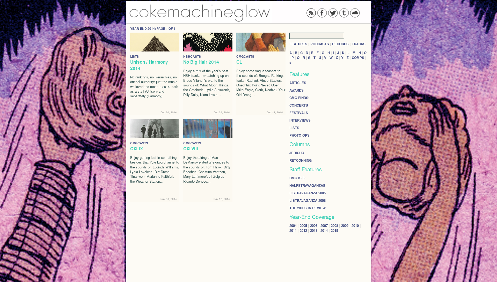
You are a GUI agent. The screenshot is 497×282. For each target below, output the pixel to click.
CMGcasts (245, 56)
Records (340, 43)
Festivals (298, 112)
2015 (334, 230)
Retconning (300, 160)
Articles (297, 82)
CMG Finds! (299, 97)
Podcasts (319, 43)
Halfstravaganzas (307, 185)
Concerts (298, 105)
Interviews (300, 120)
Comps (358, 57)
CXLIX (136, 148)
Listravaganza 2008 (307, 200)
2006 (313, 225)
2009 (344, 225)
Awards (296, 90)
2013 (313, 230)
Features (298, 43)
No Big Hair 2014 (201, 62)
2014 (324, 230)
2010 (355, 225)
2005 (303, 225)
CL (239, 62)
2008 (334, 225)
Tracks (359, 43)
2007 (324, 225)
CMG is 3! (297, 177)
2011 (293, 230)
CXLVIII (190, 148)
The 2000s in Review (307, 207)
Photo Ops (299, 135)
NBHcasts (192, 56)
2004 (293, 225)
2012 (303, 230)
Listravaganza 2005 (307, 192)
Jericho (296, 152)
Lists (294, 127)
